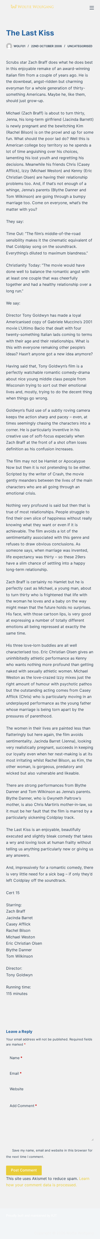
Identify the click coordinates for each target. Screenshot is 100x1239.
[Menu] (92, 8)
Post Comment (24, 1170)
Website (17, 1089)
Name (16, 1058)
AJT (54, 1215)
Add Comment (23, 1105)
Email (16, 1073)
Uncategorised (79, 46)
